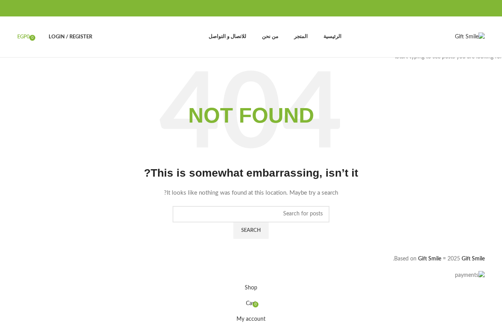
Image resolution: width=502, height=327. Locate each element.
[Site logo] (470, 37)
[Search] (41, 37)
